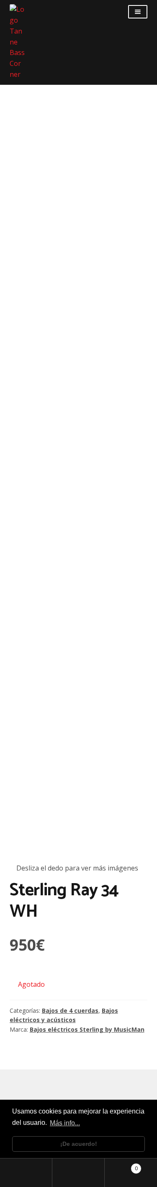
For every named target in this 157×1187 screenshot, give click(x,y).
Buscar (78, 1172)
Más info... (65, 1123)
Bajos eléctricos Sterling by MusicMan (87, 1029)
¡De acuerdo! (78, 1143)
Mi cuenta (26, 1172)
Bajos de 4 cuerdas (70, 1010)
